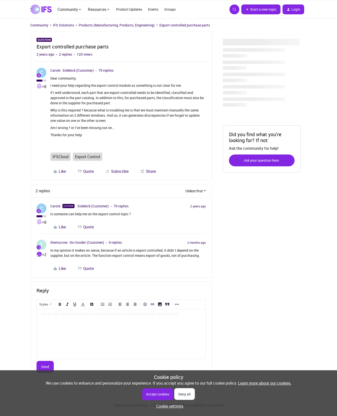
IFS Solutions (63, 25)
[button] (261, 9)
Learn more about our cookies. (264, 383)
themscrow (59, 242)
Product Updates (129, 9)
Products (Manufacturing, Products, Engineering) (117, 25)
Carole (55, 70)
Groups (170, 9)
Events (153, 9)
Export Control (87, 156)
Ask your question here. (262, 160)
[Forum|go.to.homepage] (41, 9)
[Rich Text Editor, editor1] (121, 334)
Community (39, 25)
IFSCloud (61, 156)
